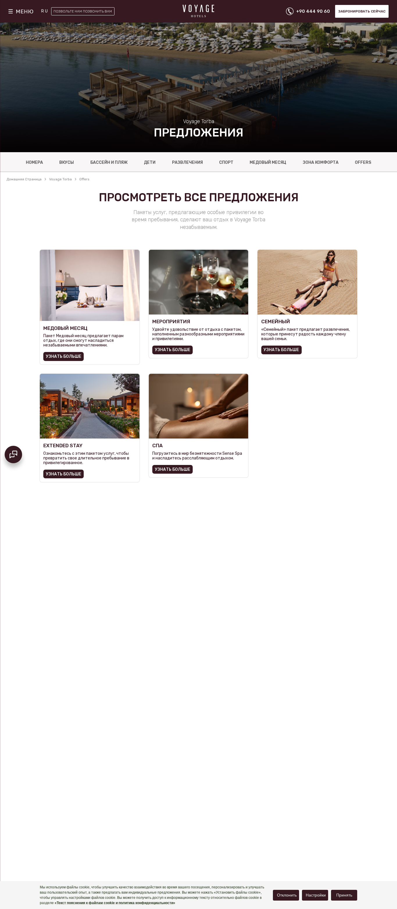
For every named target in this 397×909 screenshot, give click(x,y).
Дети (149, 162)
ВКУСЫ (66, 162)
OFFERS (363, 162)
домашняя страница (24, 179)
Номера (34, 162)
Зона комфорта (321, 162)
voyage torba (60, 179)
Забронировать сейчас (361, 11)
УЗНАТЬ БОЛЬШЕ (63, 356)
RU (45, 11)
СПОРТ (226, 162)
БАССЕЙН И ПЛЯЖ (109, 162)
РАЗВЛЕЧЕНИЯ (187, 162)
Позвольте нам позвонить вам (82, 11)
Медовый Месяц (268, 162)
